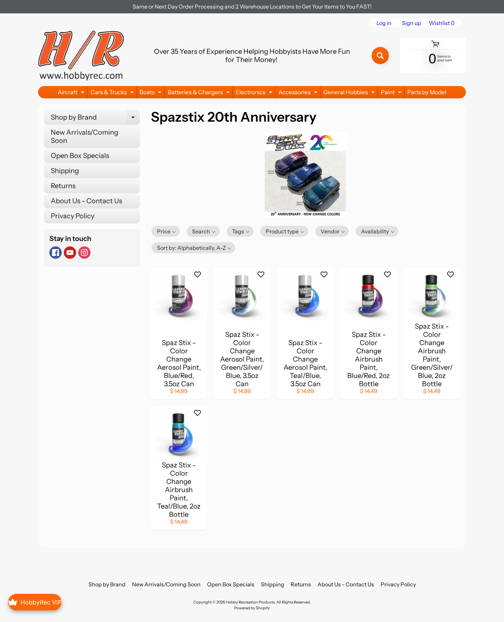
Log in (384, 23)
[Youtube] (70, 252)
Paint (392, 93)
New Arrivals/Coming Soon (84, 136)
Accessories (298, 93)
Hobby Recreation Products (250, 602)
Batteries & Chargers (199, 93)
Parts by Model (426, 92)
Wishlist (442, 23)
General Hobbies (349, 93)
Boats (151, 93)
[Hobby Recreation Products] (81, 56)
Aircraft (72, 93)
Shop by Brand (95, 119)
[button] (165, 231)
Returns (63, 186)
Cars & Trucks (113, 93)
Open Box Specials (80, 155)
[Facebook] (55, 252)
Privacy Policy (72, 216)
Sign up (411, 23)
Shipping (65, 171)
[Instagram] (84, 252)
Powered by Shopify (252, 608)
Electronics (255, 93)
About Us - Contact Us (86, 201)
